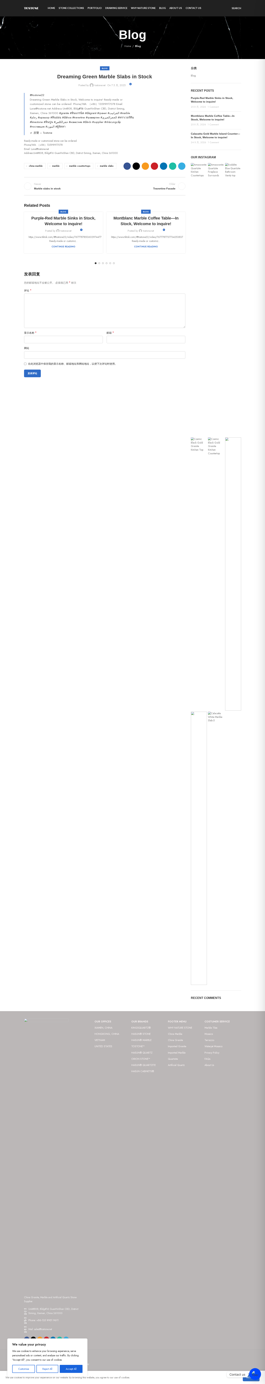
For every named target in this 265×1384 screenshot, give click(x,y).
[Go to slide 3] (103, 263)
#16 (81, 109)
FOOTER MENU (177, 1021)
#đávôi (87, 122)
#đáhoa (66, 117)
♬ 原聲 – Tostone (41, 133)
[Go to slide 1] (96, 263)
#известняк (75, 122)
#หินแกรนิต (77, 113)
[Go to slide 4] (106, 263)
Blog (138, 46)
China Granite (175, 1040)
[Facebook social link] (127, 166)
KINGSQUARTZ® (141, 1028)
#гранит (102, 113)
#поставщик (37, 127)
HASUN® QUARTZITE (143, 1065)
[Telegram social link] (181, 166)
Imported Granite (177, 1046)
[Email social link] (145, 166)
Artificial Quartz (176, 1065)
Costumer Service (217, 1021)
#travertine (78, 117)
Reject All (47, 1369)
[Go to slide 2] (99, 263)
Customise (23, 1369)
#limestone (36, 122)
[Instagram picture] (199, 299)
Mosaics (209, 1034)
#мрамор (44, 117)
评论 (28, 291)
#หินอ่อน (55, 117)
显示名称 (30, 333)
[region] (47, 1357)
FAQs (207, 1059)
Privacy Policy (212, 1052)
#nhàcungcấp (112, 122)
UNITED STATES (103, 1046)
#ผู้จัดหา (60, 127)
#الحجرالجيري (109, 117)
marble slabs (106, 166)
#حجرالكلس (61, 122)
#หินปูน (48, 122)
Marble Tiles (211, 1028)
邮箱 (110, 333)
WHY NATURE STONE (180, 1028)
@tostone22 (37, 95)
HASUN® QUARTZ (141, 1052)
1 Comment (213, 107)
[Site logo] (31, 8)
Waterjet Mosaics (213, 1046)
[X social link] (136, 166)
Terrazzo (209, 1040)
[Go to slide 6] (114, 263)
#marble (125, 113)
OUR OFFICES (103, 1021)
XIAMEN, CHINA (103, 1028)
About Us (209, 1065)
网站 (26, 348)
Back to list (104, 186)
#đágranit (90, 113)
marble (56, 166)
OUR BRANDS (139, 1021)
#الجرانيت (113, 113)
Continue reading (63, 246)
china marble (36, 166)
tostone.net (100, 85)
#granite (64, 113)
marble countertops (79, 166)
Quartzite (173, 1059)
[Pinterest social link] (154, 166)
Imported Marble (176, 1052)
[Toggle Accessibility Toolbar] (255, 1374)
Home (127, 46)
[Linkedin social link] (163, 166)
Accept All (71, 1369)
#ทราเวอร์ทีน (126, 117)
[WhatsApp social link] (172, 166)
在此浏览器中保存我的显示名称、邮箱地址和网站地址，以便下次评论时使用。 (72, 364)
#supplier (97, 122)
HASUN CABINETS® (142, 1071)
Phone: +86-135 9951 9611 (43, 1320)
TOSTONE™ (137, 1046)
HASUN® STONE (141, 1034)
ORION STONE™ (140, 1059)
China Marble (175, 1034)
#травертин (93, 117)
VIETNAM (100, 1040)
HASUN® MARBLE (141, 1040)
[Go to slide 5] (110, 263)
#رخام (33, 117)
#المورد (50, 127)
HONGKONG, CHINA (107, 1034)
